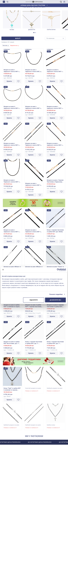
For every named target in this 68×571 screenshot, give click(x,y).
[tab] (34, 32)
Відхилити (34, 300)
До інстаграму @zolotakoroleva (32, 442)
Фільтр (17, 38)
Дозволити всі (55, 300)
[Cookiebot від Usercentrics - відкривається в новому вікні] (58, 269)
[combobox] (55, 38)
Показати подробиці (56, 294)
